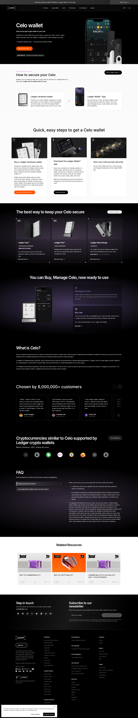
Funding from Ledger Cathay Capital (80, 648)
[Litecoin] (83, 454)
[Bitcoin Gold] (49, 454)
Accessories (47, 660)
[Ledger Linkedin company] (41, 614)
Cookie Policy (102, 675)
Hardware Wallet (48, 642)
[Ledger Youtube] (37, 614)
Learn (63, 8)
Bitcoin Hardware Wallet (77, 673)
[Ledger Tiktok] (46, 614)
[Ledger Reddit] (18, 614)
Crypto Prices (47, 702)
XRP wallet (46, 684)
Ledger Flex (47, 650)
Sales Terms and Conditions (106, 670)
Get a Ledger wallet (112, 72)
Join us (101, 640)
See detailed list (115, 438)
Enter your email (76, 615)
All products (47, 663)
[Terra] (60, 454)
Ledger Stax (47, 647)
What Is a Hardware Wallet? (30, 575)
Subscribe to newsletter (111, 615)
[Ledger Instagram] (27, 614)
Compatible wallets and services (79, 668)
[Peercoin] (26, 454)
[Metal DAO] (37, 454)
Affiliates (73, 692)
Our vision (101, 651)
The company (102, 656)
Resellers (73, 687)
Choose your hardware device (24, 192)
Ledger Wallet (55, 8)
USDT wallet (47, 689)
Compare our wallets (114, 212)
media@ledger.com (21, 609)
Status (73, 694)
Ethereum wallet (48, 676)
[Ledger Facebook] (23, 614)
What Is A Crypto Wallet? (63, 575)
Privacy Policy (102, 672)
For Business (72, 8)
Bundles (46, 658)
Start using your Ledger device (79, 666)
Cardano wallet (48, 681)
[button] (120, 387)
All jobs (101, 642)
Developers (74, 697)
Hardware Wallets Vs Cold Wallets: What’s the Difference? (102, 576)
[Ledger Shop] (129, 8)
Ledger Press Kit (75, 689)
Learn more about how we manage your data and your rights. (104, 620)
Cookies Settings (35, 714)
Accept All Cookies (49, 714)
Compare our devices (49, 655)
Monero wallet (47, 686)
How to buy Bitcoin (76, 671)
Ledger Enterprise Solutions (78, 640)
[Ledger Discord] (51, 614)
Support (92, 8)
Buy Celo (77, 326)
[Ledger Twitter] (32, 614)
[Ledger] (11, 8)
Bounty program (75, 684)
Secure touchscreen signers (51, 640)
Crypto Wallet (47, 694)
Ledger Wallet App (48, 665)
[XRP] (72, 454)
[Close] (54, 706)
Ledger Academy (103, 654)
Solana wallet (47, 679)
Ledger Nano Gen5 (49, 645)
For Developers (83, 8)
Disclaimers (102, 677)
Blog (100, 659)
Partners (73, 699)
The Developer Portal (76, 657)
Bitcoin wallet (47, 674)
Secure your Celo (23, 48)
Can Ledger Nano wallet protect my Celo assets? (33, 489)
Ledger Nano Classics (49, 652)
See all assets (47, 691)
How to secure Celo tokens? (27, 484)
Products (45, 8)
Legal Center (102, 667)
